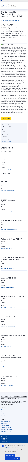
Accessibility (4, 441)
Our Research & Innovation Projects (11, 20)
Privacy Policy (4, 436)
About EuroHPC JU (5, 421)
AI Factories (4, 423)
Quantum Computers (6, 427)
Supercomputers (5, 425)
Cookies (3, 439)
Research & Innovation (6, 429)
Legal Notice (4, 438)
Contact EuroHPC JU (6, 431)
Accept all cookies (10, 455)
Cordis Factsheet (6, 118)
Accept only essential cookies (12, 458)
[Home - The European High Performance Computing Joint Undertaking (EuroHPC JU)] (12, 5)
